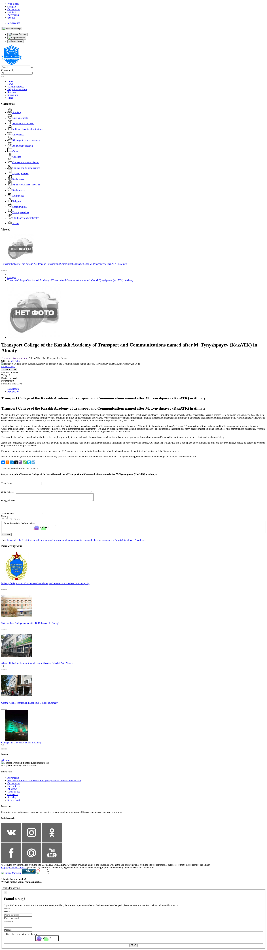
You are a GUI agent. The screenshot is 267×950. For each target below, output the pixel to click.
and (65, 540)
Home (10, 81)
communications (76, 540)
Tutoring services (20, 212)
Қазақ (19, 41)
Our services (13, 783)
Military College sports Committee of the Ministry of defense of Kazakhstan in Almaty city (45, 583)
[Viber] (20, 462)
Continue (6, 534)
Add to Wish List (37, 358)
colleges (141, 540)
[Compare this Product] (2, 270)
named (88, 540)
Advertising (13, 777)
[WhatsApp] (25, 462)
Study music (18, 179)
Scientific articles (15, 86)
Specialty (16, 112)
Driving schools (20, 118)
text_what (15, 361)
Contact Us (12, 794)
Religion (16, 201)
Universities (18, 134)
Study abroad (18, 190)
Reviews (11, 92)
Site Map (11, 797)
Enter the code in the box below (19, 523)
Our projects (13, 786)
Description (13, 389)
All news (5, 760)
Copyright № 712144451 (13, 867)
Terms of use (13, 791)
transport (11, 540)
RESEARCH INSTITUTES (26, 184)
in (125, 540)
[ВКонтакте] (3, 462)
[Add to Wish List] (5, 270)
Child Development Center (25, 218)
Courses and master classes (25, 162)
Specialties (12, 95)
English (21, 38)
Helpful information (17, 89)
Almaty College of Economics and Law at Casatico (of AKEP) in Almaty (37, 663)
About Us (12, 789)
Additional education (22, 145)
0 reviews (6, 358)
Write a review (20, 358)
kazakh (35, 540)
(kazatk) (119, 540)
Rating (4, 516)
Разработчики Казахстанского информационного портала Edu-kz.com (44, 780)
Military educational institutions (27, 129)
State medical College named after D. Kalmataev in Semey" (30, 623)
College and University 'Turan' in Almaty (21, 742)
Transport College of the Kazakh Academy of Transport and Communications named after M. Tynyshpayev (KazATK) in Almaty (64, 264)
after (95, 540)
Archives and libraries (23, 123)
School (15, 223)
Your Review (7, 513)
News (10, 84)
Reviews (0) (13, 391)
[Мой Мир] (12, 462)
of (26, 540)
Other (15, 151)
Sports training (19, 206)
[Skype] (29, 462)
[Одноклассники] (7, 462)
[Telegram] (33, 462)
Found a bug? (8, 366)
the (29, 540)
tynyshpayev (108, 540)
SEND (133, 945)
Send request (13, 800)
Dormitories (18, 195)
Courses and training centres (26, 168)
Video (10, 97)
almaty (130, 540)
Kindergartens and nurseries (26, 140)
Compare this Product (57, 358)
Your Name (7, 483)
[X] (16, 462)
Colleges (16, 157)
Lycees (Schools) (20, 173)
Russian (22, 34)
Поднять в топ (9, 369)
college (20, 540)
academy (45, 540)
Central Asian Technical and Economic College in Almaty (29, 702)
